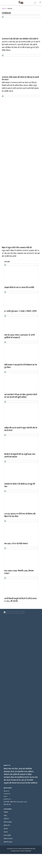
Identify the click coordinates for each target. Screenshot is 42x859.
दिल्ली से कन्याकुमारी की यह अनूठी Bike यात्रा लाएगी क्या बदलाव (19, 455)
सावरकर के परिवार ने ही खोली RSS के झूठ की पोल (19, 485)
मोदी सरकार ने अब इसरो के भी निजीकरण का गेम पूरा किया (20, 366)
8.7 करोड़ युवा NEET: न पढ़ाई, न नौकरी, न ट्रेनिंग (20, 311)
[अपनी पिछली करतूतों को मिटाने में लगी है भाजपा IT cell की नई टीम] (21, 587)
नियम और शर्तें (7, 804)
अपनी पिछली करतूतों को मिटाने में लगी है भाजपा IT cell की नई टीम (20, 600)
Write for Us (7, 799)
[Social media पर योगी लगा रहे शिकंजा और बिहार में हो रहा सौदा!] (21, 501)
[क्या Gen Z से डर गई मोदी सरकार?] (21, 531)
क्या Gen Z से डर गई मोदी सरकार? (16, 543)
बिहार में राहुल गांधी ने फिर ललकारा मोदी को (17, 247)
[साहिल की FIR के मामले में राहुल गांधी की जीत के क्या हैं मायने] (21, 413)
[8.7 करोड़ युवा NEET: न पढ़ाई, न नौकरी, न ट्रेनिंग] (21, 300)
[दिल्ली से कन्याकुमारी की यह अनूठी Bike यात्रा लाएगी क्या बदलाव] (21, 443)
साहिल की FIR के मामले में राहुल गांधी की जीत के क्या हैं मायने (20, 429)
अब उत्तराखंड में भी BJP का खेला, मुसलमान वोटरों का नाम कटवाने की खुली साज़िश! (20, 396)
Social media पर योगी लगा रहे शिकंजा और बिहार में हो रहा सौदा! (20, 515)
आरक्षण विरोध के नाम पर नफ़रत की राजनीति (19, 287)
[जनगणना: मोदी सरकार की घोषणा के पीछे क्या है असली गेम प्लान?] (21, 64)
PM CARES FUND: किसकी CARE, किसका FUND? (19, 572)
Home (4, 8)
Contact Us (7, 794)
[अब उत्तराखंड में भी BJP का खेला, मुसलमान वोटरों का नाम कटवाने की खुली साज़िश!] (21, 382)
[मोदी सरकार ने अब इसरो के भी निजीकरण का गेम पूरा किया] (21, 352)
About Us (6, 791)
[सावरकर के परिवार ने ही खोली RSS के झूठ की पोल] (21, 471)
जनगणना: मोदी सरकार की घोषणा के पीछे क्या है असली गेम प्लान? (20, 78)
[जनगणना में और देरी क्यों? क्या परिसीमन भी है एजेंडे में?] (21, 26)
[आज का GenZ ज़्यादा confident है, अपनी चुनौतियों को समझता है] (21, 324)
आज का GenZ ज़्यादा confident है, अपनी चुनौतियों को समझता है (19, 336)
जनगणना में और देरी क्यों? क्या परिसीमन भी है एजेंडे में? (20, 39)
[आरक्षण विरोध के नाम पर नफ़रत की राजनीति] (21, 275)
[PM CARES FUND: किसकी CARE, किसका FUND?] (21, 558)
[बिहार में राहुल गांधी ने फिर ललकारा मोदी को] (21, 170)
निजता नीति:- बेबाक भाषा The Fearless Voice (15, 802)
